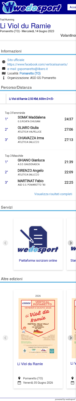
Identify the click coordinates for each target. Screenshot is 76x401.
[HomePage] (31, 7)
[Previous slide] (5, 243)
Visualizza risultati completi (53, 194)
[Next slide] (70, 243)
